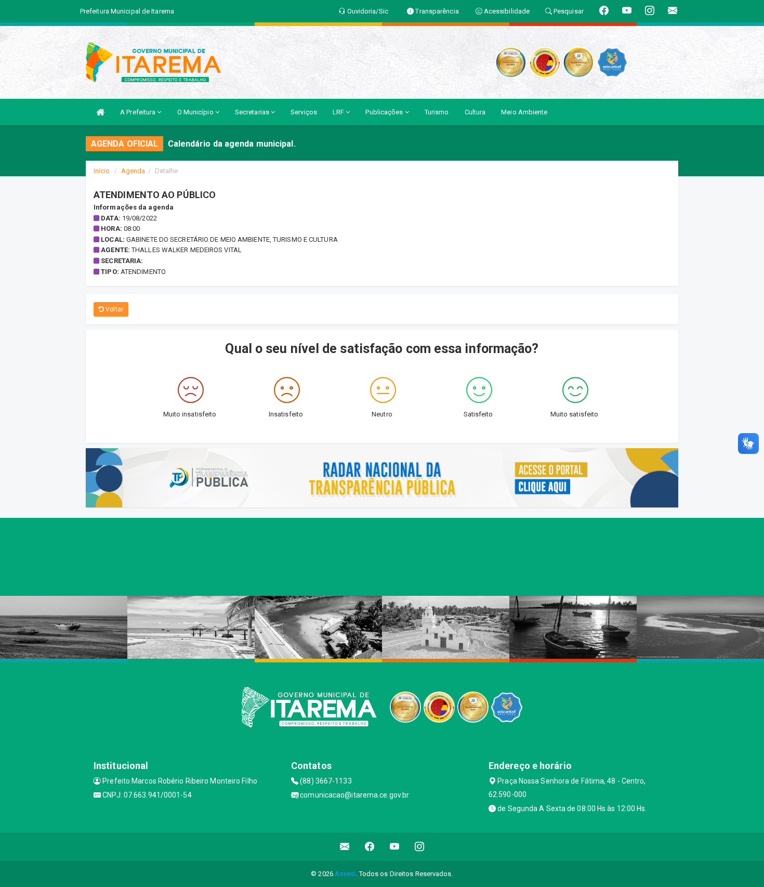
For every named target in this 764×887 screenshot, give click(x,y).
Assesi (345, 874)
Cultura (475, 112)
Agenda (133, 171)
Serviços (304, 112)
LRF (339, 112)
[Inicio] (100, 112)
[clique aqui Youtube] (395, 847)
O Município (196, 112)
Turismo (437, 112)
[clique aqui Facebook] (370, 847)
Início (102, 171)
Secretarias (253, 112)
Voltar (113, 309)
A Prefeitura (138, 112)
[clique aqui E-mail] (345, 847)
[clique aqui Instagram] (420, 847)
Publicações (384, 112)
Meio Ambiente (524, 112)
